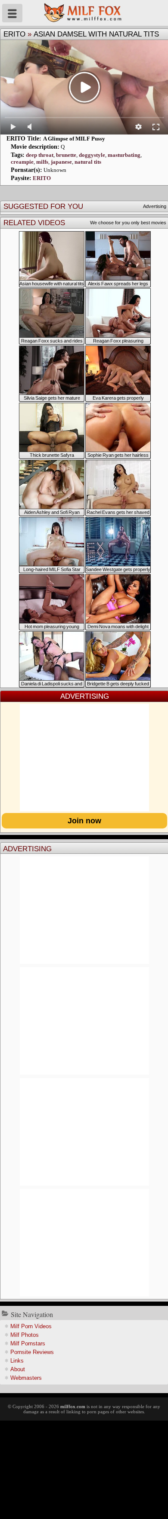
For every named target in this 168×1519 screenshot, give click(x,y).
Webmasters (26, 1378)
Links (17, 1360)
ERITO (14, 34)
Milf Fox (84, 13)
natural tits (88, 162)
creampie (22, 162)
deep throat (39, 155)
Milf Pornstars (27, 1343)
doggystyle (92, 155)
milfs (42, 162)
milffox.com (72, 1406)
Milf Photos (24, 1335)
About (17, 1369)
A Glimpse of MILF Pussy (74, 138)
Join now (84, 820)
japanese (61, 162)
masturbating (124, 155)
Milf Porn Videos (31, 1326)
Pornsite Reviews (32, 1352)
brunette (66, 155)
